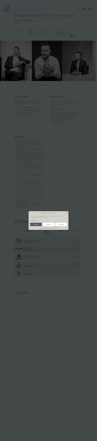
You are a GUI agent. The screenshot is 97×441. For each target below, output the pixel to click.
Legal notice (55, 227)
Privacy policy (42, 227)
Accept (36, 224)
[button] (66, 213)
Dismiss (48, 224)
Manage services (34, 220)
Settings (61, 224)
